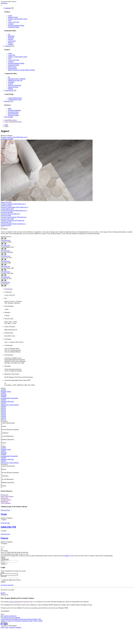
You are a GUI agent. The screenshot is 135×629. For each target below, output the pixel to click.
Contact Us (10, 621)
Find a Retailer (8, 117)
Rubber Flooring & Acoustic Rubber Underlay (21, 70)
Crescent (25, 601)
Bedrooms (11, 37)
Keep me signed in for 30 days (12, 580)
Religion (10, 88)
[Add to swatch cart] (2, 238)
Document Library (13, 112)
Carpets (3, 619)
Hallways (11, 42)
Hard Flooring (10, 619)
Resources (7, 101)
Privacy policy (5, 627)
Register (3, 593)
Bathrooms (11, 36)
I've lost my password (7, 585)
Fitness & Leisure (13, 87)
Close (2, 557)
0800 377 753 (69, 555)
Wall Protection (12, 68)
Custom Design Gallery (15, 99)
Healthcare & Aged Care (15, 80)
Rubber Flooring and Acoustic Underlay (25, 619)
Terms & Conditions (15, 627)
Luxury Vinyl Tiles (13, 22)
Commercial (7, 46)
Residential (7, 8)
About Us (3, 621)
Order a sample (38, 621)
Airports (10, 83)
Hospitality (11, 82)
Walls (39, 619)
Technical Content (13, 115)
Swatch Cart (12, 616)
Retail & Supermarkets (14, 85)
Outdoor (10, 44)
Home (6, 125)
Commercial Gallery (27, 621)
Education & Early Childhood (16, 79)
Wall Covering (12, 66)
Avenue (11, 601)
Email (2, 572)
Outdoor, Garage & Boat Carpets (17, 19)
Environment (17, 621)
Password (3, 576)
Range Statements (13, 113)
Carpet (10, 15)
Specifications (8, 289)
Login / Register (9, 121)
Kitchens (10, 39)
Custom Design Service (15, 98)
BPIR (9, 108)
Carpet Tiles (11, 55)
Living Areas (12, 41)
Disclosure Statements (14, 110)
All (9, 34)
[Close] (5, 559)
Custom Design (8, 90)
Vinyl (9, 20)
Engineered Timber (13, 27)
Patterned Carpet (13, 17)
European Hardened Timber (16, 25)
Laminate (11, 24)
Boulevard (17, 601)
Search (6, 120)
